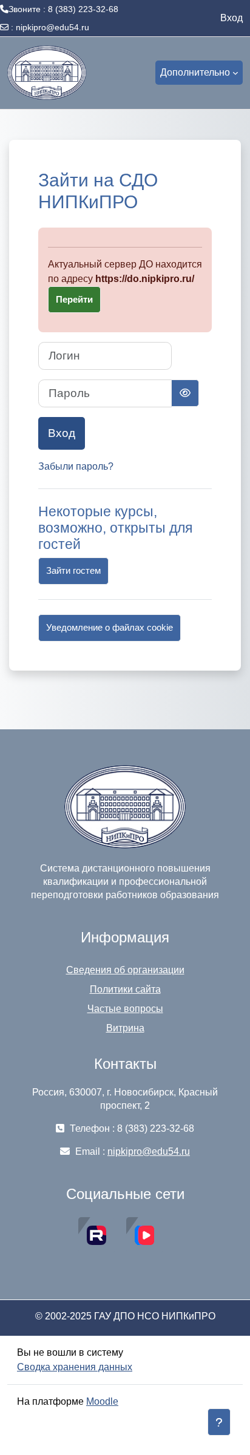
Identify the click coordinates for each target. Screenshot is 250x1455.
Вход (231, 18)
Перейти (74, 299)
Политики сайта (125, 989)
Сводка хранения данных (74, 1367)
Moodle (102, 1401)
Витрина (125, 1028)
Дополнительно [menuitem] (195, 72)
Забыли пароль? (75, 466)
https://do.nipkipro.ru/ (144, 279)
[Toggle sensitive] (185, 393)
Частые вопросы (125, 1008)
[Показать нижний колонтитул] (219, 1422)
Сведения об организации (125, 970)
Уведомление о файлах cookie (109, 627)
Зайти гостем (73, 570)
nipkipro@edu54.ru (52, 27)
